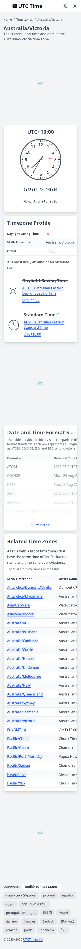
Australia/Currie (20, 649)
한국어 (63, 913)
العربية (10, 904)
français (29, 921)
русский (49, 895)
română (11, 930)
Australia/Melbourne (24, 676)
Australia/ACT (18, 623)
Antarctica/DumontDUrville (29, 587)
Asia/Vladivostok (20, 614)
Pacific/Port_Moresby (24, 756)
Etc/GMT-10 (16, 729)
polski (28, 930)
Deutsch (48, 921)
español (67, 895)
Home (7, 19)
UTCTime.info (33, 939)
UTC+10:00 (32, 334)
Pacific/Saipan (18, 765)
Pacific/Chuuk (18, 738)
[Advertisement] (40, 83)
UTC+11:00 (31, 300)
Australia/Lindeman (23, 667)
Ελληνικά (68, 921)
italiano (11, 921)
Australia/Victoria (21, 720)
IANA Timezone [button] (18, 579)
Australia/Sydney (21, 703)
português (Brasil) (34, 904)
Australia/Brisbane (22, 631)
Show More (39, 525)
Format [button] (12, 458)
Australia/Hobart (21, 658)
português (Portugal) (21, 913)
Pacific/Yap (16, 783)
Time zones (24, 19)
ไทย (63, 930)
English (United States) (41, 887)
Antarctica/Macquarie (25, 596)
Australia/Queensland (25, 694)
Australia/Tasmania (22, 712)
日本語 (47, 913)
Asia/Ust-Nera (18, 605)
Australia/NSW (19, 685)
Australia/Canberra (22, 640)
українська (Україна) (21, 895)
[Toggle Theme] (75, 6)
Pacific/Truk (16, 774)
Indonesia (47, 930)
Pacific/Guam (18, 747)
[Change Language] (65, 6)
